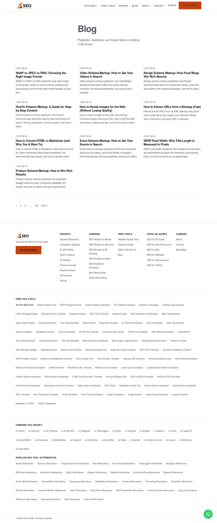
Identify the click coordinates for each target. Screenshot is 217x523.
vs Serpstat (130, 430)
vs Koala (122, 439)
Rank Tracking (67, 254)
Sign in (172, 5)
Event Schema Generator (184, 385)
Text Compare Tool (84, 358)
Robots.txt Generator (149, 304)
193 (36, 205)
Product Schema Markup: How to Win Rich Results (44, 172)
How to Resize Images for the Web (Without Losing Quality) (102, 108)
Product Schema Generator (28, 376)
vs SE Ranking (50, 430)
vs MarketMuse (59, 439)
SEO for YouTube (155, 239)
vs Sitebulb (145, 430)
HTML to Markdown (47, 403)
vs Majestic (159, 430)
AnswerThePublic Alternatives (52, 490)
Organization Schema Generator (59, 385)
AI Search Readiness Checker (177, 349)
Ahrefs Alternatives (24, 463)
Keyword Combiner (47, 322)
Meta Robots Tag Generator (125, 340)
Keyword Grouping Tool (96, 349)
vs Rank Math (22, 448)
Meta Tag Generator (171, 313)
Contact (158, 5)
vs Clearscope (41, 439)
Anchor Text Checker (89, 331)
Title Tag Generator (70, 340)
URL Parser (109, 385)
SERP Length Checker (26, 358)
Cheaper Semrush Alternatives (75, 463)
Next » (44, 205)
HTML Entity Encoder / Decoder (87, 376)
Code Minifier (184, 331)
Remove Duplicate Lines (160, 358)
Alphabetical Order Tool (130, 385)
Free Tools (108, 5)
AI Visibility (65, 260)
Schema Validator (24, 331)
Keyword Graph (68, 270)
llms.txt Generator (154, 322)
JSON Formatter (56, 367)
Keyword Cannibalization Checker (56, 358)
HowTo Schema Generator (28, 385)
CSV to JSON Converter (141, 376)
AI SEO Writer (67, 249)
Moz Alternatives (97, 272)
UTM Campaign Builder (26, 313)
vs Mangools (84, 430)
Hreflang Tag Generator (173, 304)
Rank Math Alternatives (101, 490)
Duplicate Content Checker (123, 349)
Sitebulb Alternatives (120, 472)
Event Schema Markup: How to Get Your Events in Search (106, 142)
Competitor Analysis (70, 244)
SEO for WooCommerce (159, 244)
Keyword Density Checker (53, 313)
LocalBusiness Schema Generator (162, 367)
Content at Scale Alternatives (160, 490)
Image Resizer (135, 394)
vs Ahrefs (20, 430)
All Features (66, 275)
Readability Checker (45, 331)
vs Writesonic (185, 439)
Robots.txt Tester (178, 340)
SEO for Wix (153, 249)
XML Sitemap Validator (26, 349)
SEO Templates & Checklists (144, 313)
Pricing (123, 5)
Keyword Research (69, 239)
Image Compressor (115, 394)
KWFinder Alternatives (26, 472)
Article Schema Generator (56, 376)
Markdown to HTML (25, 403)
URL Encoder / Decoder (108, 358)
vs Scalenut (75, 439)
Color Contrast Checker (92, 394)
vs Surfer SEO (68, 430)
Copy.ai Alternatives (187, 490)
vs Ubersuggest (101, 430)
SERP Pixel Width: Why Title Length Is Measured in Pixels (169, 142)
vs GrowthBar (107, 439)
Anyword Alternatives (51, 499)
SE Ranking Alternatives (123, 463)
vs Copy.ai (171, 439)
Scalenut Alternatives (132, 481)
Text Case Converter (25, 340)
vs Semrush (34, 430)
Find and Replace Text (116, 376)
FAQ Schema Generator (186, 358)
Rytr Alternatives (72, 499)
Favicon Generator (66, 331)
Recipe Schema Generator (156, 385)
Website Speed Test (128, 239)
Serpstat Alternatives (97, 472)
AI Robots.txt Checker (132, 322)
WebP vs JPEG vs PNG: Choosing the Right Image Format (41, 75)
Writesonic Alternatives (26, 499)
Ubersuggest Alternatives (150, 463)
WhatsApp (181, 249)
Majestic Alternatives (173, 472)
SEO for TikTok (154, 265)
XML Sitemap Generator (163, 331)
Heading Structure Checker (153, 340)
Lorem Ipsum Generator (132, 367)
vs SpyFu (116, 430)
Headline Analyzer (77, 313)
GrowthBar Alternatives (182, 481)
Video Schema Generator (89, 385)
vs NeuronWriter (23, 439)
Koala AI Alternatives (93, 499)
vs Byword (135, 439)
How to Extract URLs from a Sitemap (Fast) (172, 107)
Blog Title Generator (108, 322)
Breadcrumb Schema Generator (30, 367)
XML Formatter (23, 394)
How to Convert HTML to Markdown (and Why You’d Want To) (43, 142)
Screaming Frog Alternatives (146, 472)
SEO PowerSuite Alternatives (129, 490)
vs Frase (172, 430)
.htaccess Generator (48, 340)
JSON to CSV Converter (168, 376)
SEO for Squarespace (158, 260)
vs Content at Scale (152, 439)
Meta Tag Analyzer (175, 322)
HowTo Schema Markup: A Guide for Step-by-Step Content (44, 108)
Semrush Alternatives (47, 463)
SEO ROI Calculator (99, 313)
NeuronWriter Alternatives (54, 481)
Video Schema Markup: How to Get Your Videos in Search (106, 75)
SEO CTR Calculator (149, 349)
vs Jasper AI (186, 430)
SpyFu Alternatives (75, 472)
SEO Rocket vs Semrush (101, 244)
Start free (190, 5)
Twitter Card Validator (138, 331)
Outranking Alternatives (156, 481)
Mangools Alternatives (176, 463)
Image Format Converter (157, 394)
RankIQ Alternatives (25, 490)
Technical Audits (68, 265)
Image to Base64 (180, 394)
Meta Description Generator (95, 340)
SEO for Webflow (155, 254)
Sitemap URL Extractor (134, 358)
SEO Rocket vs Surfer (100, 258)
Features (90, 5)
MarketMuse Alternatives (106, 481)
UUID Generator (69, 394)
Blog (135, 5)
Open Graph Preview (25, 322)
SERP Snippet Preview (70, 304)
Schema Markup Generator (97, 304)
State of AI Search (127, 249)
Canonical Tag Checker (113, 331)
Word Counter (89, 322)
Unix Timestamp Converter (45, 394)
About (146, 5)
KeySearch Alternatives (51, 472)
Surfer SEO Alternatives (27, 481)
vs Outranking (91, 439)
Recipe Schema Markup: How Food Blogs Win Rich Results (171, 75)
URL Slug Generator (69, 322)
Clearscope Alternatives (80, 481)
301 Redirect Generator (124, 304)
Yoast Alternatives (98, 277)
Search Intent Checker (71, 349)
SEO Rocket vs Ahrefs (100, 239)
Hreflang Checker (49, 349)
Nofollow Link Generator (106, 367)
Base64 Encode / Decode (79, 367)
